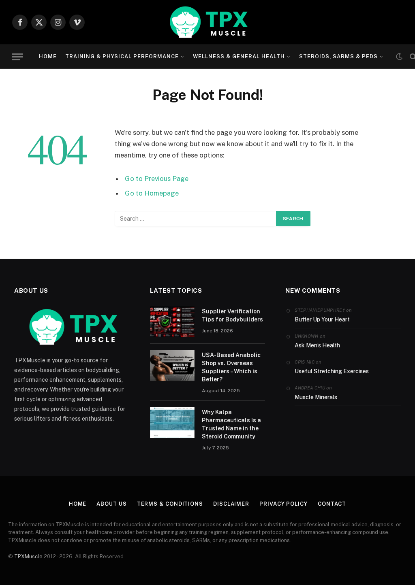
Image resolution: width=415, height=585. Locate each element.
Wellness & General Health (239, 56)
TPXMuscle (28, 556)
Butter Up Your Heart (322, 319)
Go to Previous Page (156, 178)
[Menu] (17, 57)
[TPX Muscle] (207, 22)
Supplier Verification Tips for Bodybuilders (232, 315)
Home (48, 56)
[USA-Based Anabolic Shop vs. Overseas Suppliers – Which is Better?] (172, 365)
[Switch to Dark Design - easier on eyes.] (399, 56)
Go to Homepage (152, 193)
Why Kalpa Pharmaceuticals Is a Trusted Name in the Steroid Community (231, 424)
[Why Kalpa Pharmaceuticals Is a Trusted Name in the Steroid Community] (172, 422)
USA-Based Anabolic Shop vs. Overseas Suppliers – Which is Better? (231, 367)
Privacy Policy (283, 504)
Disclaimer (231, 504)
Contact (332, 504)
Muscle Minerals (316, 397)
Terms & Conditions (170, 504)
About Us (111, 504)
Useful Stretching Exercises (332, 371)
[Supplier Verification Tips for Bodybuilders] (172, 321)
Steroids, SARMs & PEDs (338, 56)
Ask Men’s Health (317, 345)
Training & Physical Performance (122, 56)
